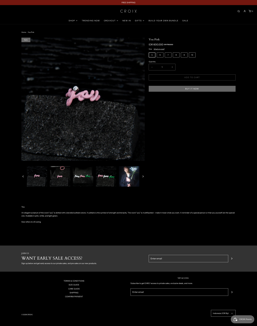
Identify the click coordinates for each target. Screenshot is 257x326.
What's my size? (159, 49)
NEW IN (126, 20)
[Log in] (244, 11)
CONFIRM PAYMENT (74, 296)
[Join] (232, 258)
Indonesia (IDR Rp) (221, 313)
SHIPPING (74, 292)
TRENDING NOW (91, 20)
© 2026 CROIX (26, 315)
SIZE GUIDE (74, 285)
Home (23, 32)
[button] (23, 176)
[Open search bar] (238, 11)
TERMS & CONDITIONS (74, 281)
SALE (185, 20)
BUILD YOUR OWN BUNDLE (163, 20)
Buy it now (192, 89)
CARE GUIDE (74, 289)
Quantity (152, 62)
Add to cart (192, 77)
